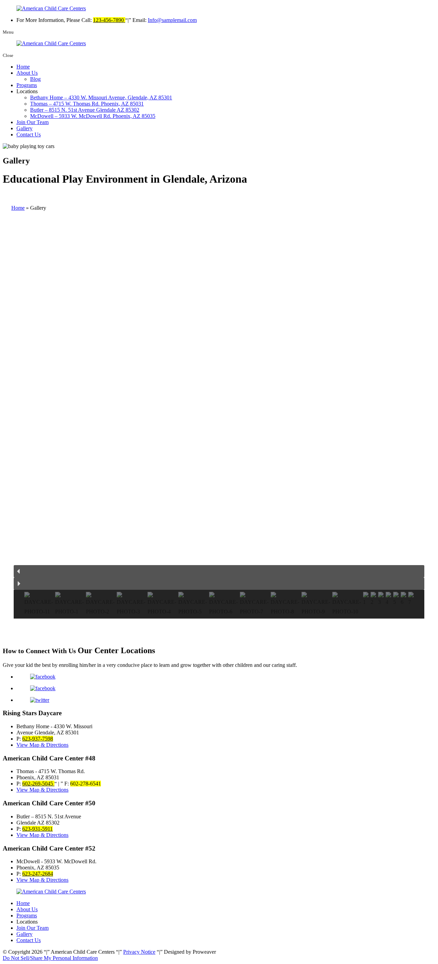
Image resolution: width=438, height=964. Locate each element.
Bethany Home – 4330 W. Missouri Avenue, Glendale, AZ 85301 (101, 97)
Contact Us (28, 134)
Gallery (24, 128)
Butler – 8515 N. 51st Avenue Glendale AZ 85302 (84, 110)
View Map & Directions (42, 745)
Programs (26, 85)
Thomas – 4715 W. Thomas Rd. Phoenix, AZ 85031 (87, 104)
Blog (35, 79)
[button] (219, 571)
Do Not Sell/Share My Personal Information (50, 958)
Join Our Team (32, 122)
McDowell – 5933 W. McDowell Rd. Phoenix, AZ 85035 (92, 116)
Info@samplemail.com (172, 20)
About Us (27, 73)
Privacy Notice (139, 952)
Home (23, 67)
